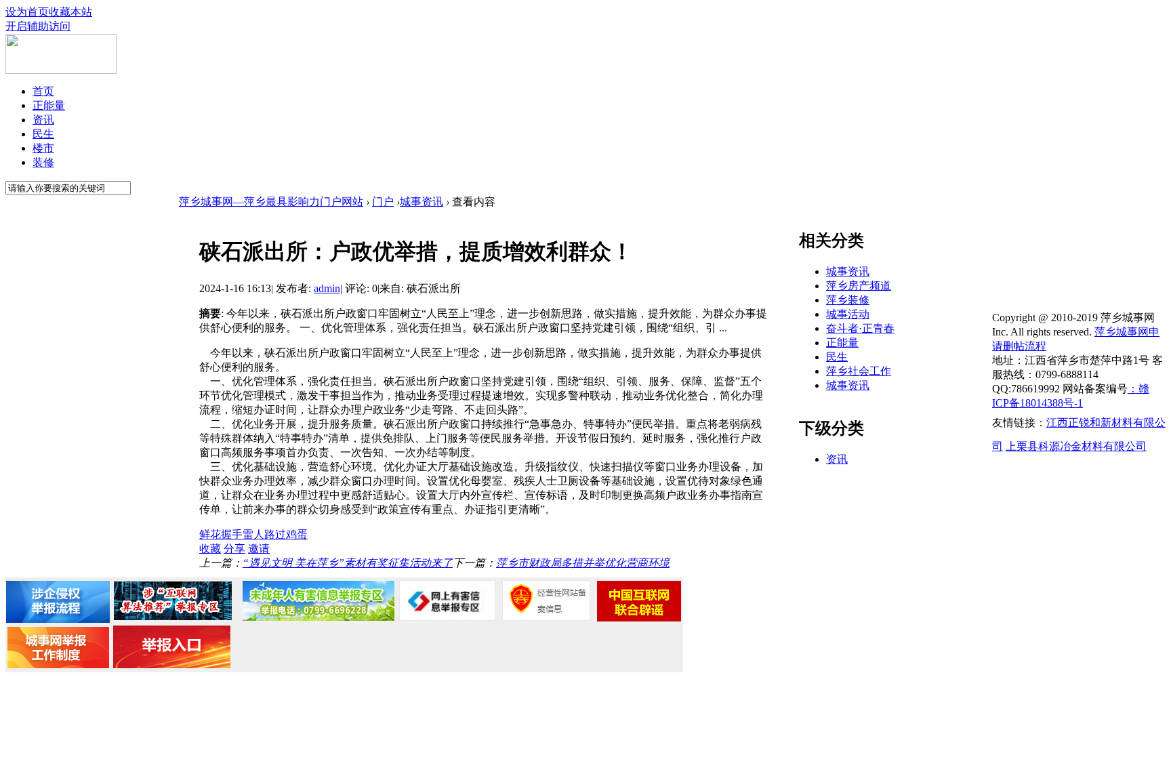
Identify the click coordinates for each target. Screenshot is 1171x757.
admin (327, 288)
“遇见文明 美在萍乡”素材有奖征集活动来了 (348, 563)
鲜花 (210, 534)
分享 (234, 548)
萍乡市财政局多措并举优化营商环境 (583, 563)
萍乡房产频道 (858, 285)
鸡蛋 (297, 534)
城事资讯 (421, 201)
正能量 (49, 105)
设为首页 (27, 12)
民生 (43, 134)
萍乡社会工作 (858, 371)
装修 (43, 162)
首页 (43, 91)
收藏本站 (70, 12)
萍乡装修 (847, 300)
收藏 (210, 548)
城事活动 (847, 314)
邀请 (259, 548)
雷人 (253, 534)
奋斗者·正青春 (860, 328)
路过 (275, 534)
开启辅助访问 (37, 26)
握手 (232, 534)
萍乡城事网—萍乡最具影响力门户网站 (271, 201)
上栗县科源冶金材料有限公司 (1076, 446)
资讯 (43, 119)
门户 (383, 201)
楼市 (43, 148)
